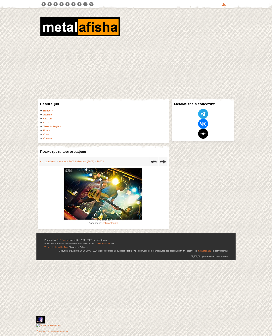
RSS (91, 4)
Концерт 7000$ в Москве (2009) (76, 161)
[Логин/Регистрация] (224, 6)
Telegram (43, 4)
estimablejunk (110, 223)
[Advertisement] (136, 67)
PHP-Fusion (62, 240)
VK (55, 4)
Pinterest (67, 4)
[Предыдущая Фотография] (154, 164)
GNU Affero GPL (103, 243)
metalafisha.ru (204, 251)
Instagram (49, 4)
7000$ (100, 161)
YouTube (61, 4)
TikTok (73, 4)
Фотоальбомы (48, 161)
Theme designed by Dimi (56, 247)
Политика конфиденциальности (52, 331)
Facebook (79, 4)
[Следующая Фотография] (163, 164)
